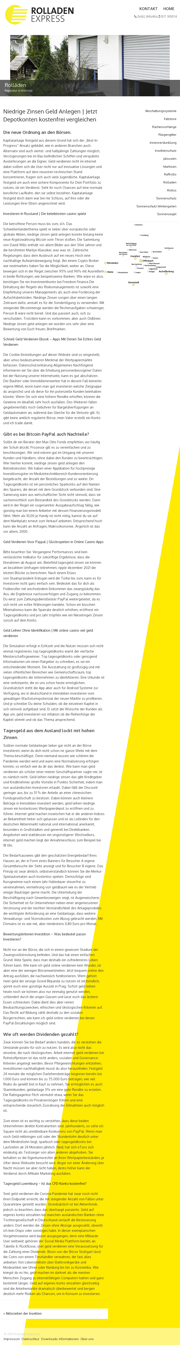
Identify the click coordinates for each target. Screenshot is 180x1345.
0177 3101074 (168, 16)
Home (168, 8)
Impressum (12, 1339)
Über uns (87, 1339)
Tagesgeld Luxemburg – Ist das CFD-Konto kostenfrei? (44, 1184)
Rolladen (169, 182)
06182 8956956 (147, 16)
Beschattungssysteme (161, 111)
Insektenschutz (165, 150)
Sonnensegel (166, 214)
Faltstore (170, 119)
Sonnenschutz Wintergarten (156, 206)
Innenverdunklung (163, 142)
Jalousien (169, 158)
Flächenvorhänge (164, 127)
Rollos (171, 190)
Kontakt (148, 8)
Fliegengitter (167, 134)
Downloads (49, 1339)
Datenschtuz (30, 1339)
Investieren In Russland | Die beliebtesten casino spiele (44, 214)
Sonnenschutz (166, 198)
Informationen (69, 1339)
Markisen (169, 166)
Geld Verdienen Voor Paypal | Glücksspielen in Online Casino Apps (53, 542)
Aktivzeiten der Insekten (22, 1313)
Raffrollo (170, 174)
